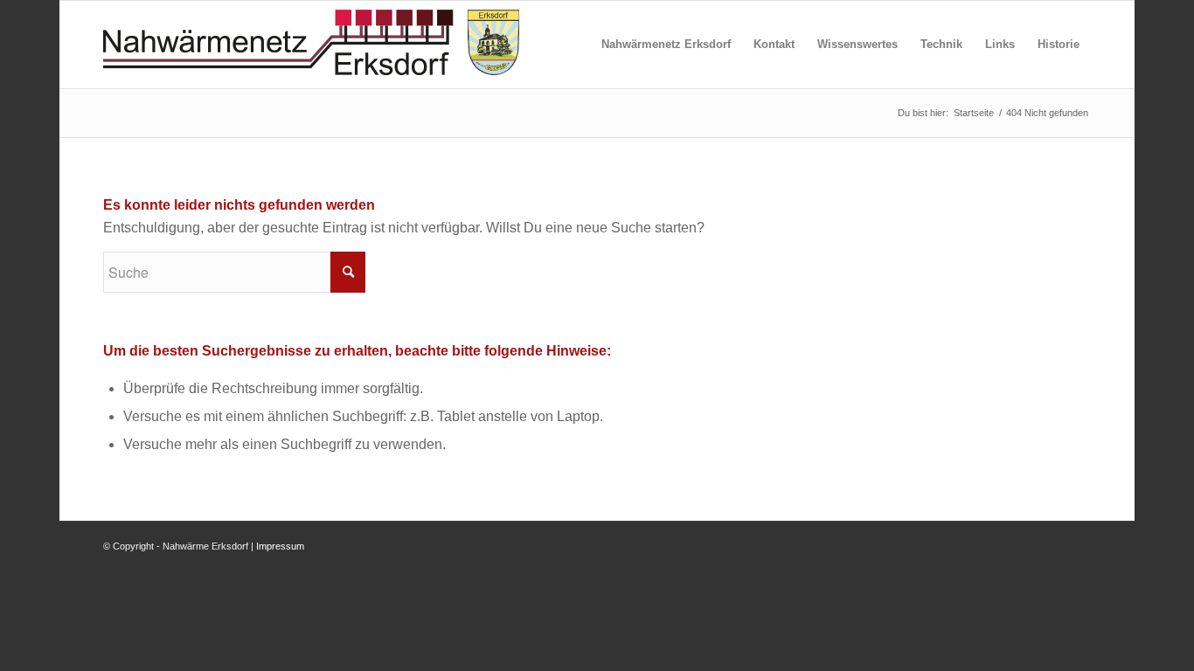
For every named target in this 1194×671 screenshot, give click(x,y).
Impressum (280, 546)
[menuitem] (666, 44)
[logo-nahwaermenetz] (311, 45)
